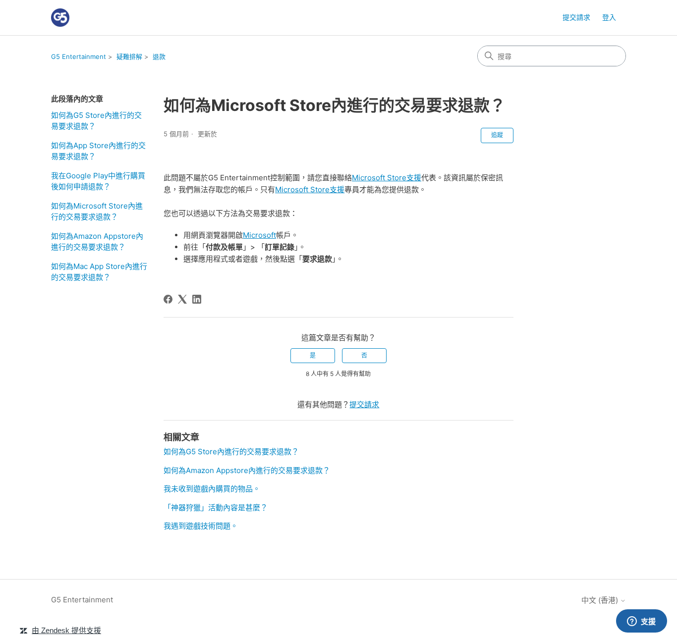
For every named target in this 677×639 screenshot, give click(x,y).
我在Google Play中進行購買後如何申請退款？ (98, 181)
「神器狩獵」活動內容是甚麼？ (216, 507)
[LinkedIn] (196, 299)
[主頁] (60, 17)
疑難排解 (129, 56)
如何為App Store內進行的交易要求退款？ (98, 151)
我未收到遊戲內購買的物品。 (212, 488)
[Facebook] (168, 299)
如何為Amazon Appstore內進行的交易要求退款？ (97, 241)
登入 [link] (609, 17)
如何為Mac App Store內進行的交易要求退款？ (99, 272)
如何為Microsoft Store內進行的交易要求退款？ (97, 211)
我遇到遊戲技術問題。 (201, 526)
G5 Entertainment (78, 56)
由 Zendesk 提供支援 (66, 630)
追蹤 (497, 135)
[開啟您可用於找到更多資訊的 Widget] (641, 621)
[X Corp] (182, 299)
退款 (159, 56)
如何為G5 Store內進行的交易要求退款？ (96, 120)
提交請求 (576, 17)
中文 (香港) (600, 600)
